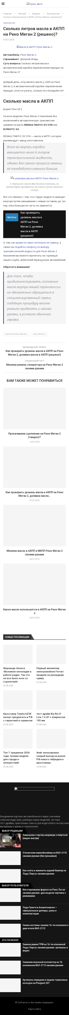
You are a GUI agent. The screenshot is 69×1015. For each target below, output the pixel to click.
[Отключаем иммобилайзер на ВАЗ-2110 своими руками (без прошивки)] (10, 858)
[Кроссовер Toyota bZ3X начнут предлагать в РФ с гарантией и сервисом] (18, 700)
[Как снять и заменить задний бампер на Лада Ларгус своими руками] (10, 876)
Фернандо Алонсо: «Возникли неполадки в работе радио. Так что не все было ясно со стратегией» (17, 675)
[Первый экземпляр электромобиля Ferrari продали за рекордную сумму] (51, 654)
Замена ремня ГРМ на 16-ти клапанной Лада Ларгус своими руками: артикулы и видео (45, 947)
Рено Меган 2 (28, 54)
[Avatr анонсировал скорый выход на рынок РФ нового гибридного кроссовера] (51, 739)
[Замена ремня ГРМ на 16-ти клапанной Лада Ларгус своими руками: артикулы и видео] (10, 950)
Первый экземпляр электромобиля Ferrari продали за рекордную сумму (50, 673)
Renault (22, 13)
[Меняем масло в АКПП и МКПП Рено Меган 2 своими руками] (34, 525)
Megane (36, 13)
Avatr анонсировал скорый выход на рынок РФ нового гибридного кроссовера (50, 757)
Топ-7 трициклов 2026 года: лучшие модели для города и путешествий (16, 757)
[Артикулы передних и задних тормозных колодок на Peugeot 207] (10, 985)
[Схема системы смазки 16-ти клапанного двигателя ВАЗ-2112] (10, 930)
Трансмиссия (53, 13)
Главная (7, 13)
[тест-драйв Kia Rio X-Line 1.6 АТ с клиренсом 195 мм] (51, 700)
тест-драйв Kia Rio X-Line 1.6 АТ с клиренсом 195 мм (50, 717)
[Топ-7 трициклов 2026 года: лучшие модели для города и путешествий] (18, 739)
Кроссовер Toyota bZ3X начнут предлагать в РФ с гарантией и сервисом (17, 717)
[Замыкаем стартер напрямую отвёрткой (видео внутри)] (10, 840)
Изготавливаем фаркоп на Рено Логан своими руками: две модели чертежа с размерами (44, 892)
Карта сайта (34, 1008)
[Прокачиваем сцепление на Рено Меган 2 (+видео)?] (34, 408)
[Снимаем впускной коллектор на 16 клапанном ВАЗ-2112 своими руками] (10, 967)
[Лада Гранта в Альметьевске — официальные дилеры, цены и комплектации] (10, 913)
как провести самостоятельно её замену (34, 242)
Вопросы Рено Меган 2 (16, 334)
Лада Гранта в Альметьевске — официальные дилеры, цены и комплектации (40, 910)
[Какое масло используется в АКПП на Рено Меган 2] (34, 584)
